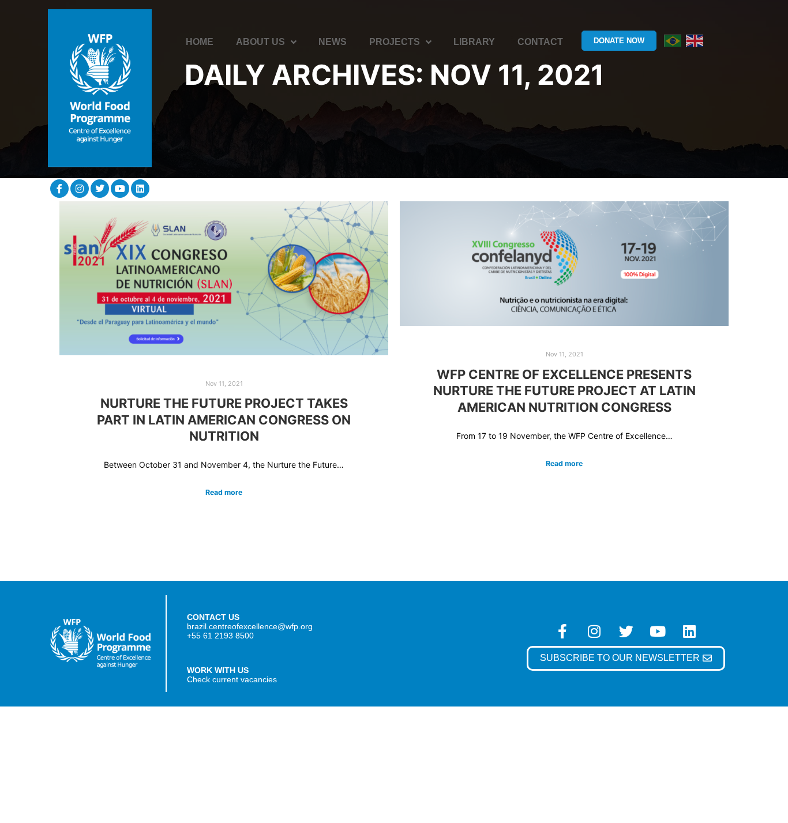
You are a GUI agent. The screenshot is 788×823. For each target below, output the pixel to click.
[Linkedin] (140, 188)
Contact (540, 42)
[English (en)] (694, 40)
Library (474, 42)
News (332, 42)
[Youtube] (120, 188)
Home (199, 42)
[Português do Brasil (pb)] (672, 40)
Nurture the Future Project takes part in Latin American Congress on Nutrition (224, 420)
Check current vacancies (232, 679)
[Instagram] (79, 188)
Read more (223, 492)
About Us (260, 42)
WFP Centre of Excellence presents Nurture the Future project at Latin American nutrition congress (564, 391)
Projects (394, 42)
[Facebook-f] (59, 188)
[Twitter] (100, 188)
